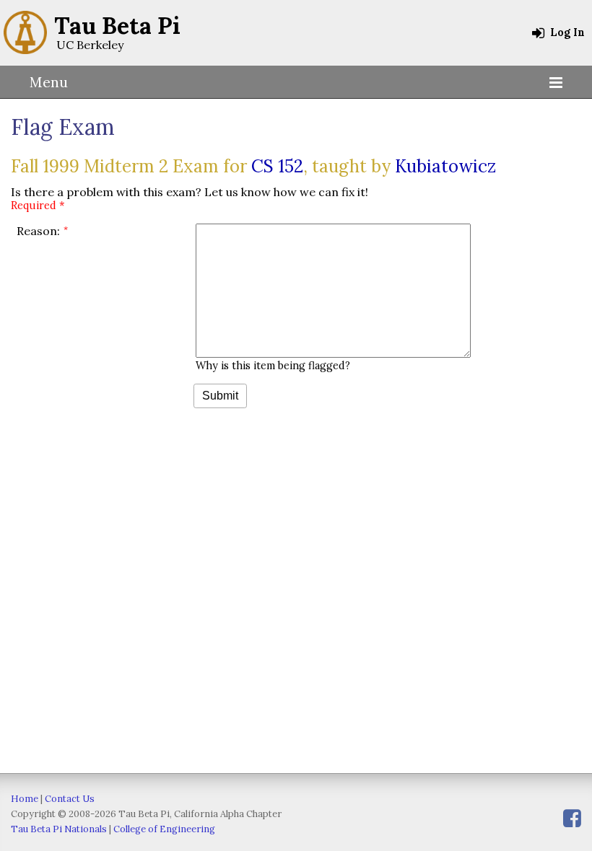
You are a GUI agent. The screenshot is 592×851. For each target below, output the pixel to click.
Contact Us (70, 799)
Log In (566, 32)
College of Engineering (164, 829)
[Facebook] (572, 818)
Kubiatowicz (445, 166)
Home (24, 799)
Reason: (38, 231)
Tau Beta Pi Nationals (59, 829)
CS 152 (277, 166)
